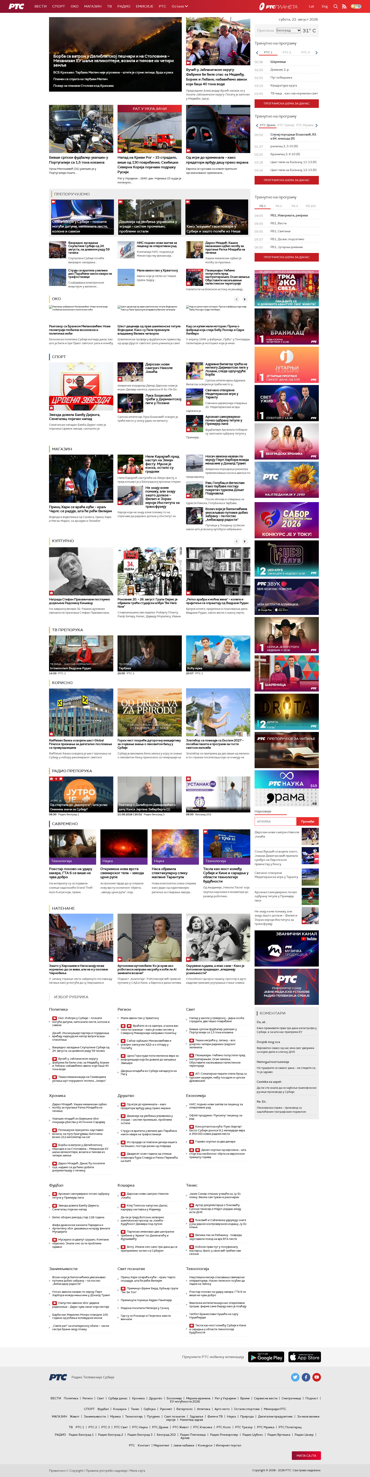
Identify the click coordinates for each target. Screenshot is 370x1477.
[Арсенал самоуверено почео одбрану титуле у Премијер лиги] (194, 423)
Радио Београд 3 (139, 1435)
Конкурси (205, 1445)
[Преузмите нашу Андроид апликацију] (266, 1357)
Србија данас (118, 1398)
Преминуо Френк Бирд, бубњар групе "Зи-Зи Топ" (149, 1290)
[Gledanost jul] (287, 480)
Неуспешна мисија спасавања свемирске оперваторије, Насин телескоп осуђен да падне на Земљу (217, 1280)
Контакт (144, 1445)
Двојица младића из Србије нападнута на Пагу (149, 1072)
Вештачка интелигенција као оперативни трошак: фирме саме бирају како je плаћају (217, 1304)
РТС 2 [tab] (287, 52)
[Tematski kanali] (287, 788)
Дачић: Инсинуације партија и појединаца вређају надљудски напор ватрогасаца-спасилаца (80, 1036)
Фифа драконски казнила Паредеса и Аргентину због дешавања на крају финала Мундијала (81, 1228)
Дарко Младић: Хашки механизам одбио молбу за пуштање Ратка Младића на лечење (225, 247)
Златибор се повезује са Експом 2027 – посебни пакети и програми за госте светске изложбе (215, 744)
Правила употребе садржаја (106, 1471)
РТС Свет (121, 1427)
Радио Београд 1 (81, 1435)
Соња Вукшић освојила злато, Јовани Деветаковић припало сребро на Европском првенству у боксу (276, 857)
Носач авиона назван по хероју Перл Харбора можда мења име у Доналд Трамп (227, 460)
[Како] (216, 217)
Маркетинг (161, 1445)
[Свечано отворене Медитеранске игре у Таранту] (194, 397)
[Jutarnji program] (287, 365)
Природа (247, 1416)
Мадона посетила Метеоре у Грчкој (145, 1308)
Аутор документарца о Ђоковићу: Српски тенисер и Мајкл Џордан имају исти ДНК (215, 1208)
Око (56, 298)
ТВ (109, 6)
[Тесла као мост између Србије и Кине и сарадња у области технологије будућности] (226, 847)
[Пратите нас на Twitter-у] (295, 1377)
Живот (74, 1416)
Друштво (126, 1095)
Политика (58, 1009)
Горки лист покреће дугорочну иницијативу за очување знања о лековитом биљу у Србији (149, 744)
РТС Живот (181, 1427)
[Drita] (287, 712)
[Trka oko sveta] (287, 288)
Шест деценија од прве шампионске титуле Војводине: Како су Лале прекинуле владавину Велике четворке (149, 329)
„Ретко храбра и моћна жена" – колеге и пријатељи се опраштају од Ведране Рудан (217, 601)
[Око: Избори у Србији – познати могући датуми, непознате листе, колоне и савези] (82, 217)
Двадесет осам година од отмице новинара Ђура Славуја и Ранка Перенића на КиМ (149, 1157)
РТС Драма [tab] (267, 125)
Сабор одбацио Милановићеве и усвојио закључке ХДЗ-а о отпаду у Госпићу (146, 1044)
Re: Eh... (262, 1102)
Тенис (191, 1185)
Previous (257, 52)
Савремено (65, 823)
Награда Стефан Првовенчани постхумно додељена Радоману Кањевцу (79, 601)
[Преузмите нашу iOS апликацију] (304, 1357)
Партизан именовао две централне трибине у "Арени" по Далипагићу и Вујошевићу (147, 1235)
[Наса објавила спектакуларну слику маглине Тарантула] (175, 847)
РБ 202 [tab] (311, 206)
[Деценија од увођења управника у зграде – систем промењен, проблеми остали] (149, 217)
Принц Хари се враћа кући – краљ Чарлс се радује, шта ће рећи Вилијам (80, 509)
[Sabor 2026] (287, 520)
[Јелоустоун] (287, 635)
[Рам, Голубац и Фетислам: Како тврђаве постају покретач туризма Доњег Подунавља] (194, 489)
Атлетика (203, 1409)
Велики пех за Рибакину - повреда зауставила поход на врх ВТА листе (215, 1237)
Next (316, 52)
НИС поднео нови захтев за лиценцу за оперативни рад (157, 244)
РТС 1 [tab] (268, 52)
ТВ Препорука (67, 629)
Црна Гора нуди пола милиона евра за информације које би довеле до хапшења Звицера (150, 1059)
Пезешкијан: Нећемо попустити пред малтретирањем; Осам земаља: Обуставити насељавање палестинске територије (227, 277)
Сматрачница (291, 1398)
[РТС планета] (278, 6)
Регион (124, 1009)
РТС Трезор (244, 1427)
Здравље (196, 1416)
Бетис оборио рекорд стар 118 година (78, 1217)
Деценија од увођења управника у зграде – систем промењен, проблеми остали (148, 226)
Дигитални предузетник (275, 1416)
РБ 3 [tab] (295, 206)
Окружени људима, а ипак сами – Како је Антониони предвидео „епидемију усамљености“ (215, 969)
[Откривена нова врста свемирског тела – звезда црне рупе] (124, 847)
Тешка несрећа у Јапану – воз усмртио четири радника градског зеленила (212, 1043)
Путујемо (153, 1416)
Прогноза (265, 30)
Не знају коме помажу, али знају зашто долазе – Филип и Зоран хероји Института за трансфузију (162, 497)
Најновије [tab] (263, 811)
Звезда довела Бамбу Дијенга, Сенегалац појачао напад (74, 416)
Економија (196, 1095)
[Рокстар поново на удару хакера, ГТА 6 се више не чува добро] (72, 847)
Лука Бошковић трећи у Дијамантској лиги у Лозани (163, 399)
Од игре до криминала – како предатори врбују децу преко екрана (217, 159)
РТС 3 (105, 1427)
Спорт (58, 6)
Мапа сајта (306, 1456)
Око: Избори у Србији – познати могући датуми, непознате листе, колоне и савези (80, 226)
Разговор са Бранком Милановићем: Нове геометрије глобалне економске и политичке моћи (79, 329)
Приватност (58, 1471)
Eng (325, 6)
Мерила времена (198, 1398)
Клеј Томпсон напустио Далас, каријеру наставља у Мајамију (144, 1207)
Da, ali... (262, 1022)
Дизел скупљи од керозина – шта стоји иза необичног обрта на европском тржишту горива (217, 1153)
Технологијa (197, 1268)
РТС (162, 6)
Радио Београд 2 (110, 1435)
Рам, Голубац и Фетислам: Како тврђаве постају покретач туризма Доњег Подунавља (225, 488)
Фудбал (56, 1185)
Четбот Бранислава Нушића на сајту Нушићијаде (213, 1315)
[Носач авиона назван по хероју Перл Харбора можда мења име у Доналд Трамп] (194, 463)
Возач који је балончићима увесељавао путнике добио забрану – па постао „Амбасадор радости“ (226, 514)
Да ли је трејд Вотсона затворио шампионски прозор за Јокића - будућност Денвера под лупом (142, 1220)
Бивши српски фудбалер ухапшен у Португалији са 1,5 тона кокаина (78, 159)
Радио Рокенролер (224, 1435)
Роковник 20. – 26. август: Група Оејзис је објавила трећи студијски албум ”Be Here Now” (148, 602)
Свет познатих (131, 1268)
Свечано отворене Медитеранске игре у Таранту (221, 393)
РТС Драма (160, 1427)
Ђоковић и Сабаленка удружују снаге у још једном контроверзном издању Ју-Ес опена (218, 1223)
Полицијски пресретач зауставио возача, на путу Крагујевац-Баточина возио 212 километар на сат (77, 1133)
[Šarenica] (287, 673)
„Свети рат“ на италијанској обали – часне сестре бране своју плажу (80, 1327)
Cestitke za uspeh (269, 1082)
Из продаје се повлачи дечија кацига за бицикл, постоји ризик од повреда (149, 1144)
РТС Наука (140, 1427)
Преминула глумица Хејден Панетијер (146, 1300)
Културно (63, 540)
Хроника (57, 1095)
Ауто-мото (222, 1409)
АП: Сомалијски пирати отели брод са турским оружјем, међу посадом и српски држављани (218, 1077)
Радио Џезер (304, 1435)
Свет (190, 1009)
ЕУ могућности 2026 (185, 1401)
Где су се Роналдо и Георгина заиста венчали (146, 1317)
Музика (115, 1416)
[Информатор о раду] (287, 987)
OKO (75, 6)
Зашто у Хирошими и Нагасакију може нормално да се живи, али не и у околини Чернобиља (78, 969)
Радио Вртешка (278, 1435)
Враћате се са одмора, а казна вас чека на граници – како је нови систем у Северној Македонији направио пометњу (149, 1029)
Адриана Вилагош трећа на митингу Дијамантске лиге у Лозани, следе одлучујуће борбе (226, 369)
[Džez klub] (287, 558)
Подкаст (311, 1398)
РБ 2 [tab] (279, 206)
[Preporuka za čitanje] (287, 750)
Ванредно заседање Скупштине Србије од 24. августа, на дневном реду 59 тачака (89, 247)
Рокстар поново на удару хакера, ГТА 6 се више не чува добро (70, 873)
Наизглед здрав (191, 1420)
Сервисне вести (265, 1398)
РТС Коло (223, 1427)
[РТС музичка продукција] (287, 948)
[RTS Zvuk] (287, 597)
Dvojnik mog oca (268, 1042)
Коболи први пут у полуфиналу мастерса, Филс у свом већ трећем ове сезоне (215, 1250)
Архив (185, 1438)
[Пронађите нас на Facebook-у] (306, 1377)
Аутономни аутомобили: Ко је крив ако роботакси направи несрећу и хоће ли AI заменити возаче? (147, 969)
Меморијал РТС (275, 1409)
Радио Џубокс (252, 1435)
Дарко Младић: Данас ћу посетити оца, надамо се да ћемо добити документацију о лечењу (78, 1167)
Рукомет (166, 1409)
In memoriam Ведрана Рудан (74, 666)
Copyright (76, 1471)
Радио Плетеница (193, 1435)
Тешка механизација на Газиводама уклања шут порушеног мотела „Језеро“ (79, 1079)
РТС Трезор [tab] (286, 125)
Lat (311, 6)
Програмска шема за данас (287, 103)
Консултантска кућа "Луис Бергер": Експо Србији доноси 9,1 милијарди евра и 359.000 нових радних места (217, 1130)
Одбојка (150, 1409)
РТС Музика (265, 1427)
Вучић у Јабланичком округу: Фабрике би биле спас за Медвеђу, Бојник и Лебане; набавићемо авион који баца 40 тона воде (216, 76)
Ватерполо (184, 1409)
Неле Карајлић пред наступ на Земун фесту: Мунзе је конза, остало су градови (162, 464)
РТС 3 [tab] (305, 52)
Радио (123, 6)
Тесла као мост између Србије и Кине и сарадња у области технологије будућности (225, 875)
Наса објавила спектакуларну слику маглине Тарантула (169, 873)
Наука (231, 1416)
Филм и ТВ (215, 1416)
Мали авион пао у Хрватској (157, 270)
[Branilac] (287, 326)
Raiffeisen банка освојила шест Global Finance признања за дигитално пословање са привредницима (80, 744)
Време (245, 1398)
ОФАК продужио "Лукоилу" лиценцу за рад (215, 1117)
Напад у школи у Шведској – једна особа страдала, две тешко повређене (216, 1019)
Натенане (63, 908)
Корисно (62, 682)
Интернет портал (228, 1445)
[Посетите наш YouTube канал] (316, 1377)
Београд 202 (166, 1435)
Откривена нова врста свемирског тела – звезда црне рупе (122, 873)
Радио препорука (72, 770)
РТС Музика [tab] (304, 125)
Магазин (92, 6)
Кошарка (126, 1185)
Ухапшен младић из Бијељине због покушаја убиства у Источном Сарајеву (78, 1120)
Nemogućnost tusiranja (273, 1062)
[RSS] (344, 6)
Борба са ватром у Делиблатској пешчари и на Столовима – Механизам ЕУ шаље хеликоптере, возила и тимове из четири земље (113, 61)
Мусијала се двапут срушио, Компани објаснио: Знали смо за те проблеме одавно (80, 1243)
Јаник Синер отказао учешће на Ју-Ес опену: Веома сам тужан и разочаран (215, 1195)
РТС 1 (80, 1427)
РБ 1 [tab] (263, 206)
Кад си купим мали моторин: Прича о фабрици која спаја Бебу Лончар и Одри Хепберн (215, 329)
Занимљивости (63, 1268)
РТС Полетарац (290, 1427)
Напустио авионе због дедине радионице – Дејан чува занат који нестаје (80, 1305)
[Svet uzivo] (287, 403)
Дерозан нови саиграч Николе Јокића (159, 368)
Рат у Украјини (225, 1398)
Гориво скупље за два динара (215, 1141)
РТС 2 (92, 1427)
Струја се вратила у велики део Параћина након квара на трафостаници (90, 273)
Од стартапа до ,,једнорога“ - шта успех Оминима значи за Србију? (78, 805)
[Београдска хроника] (287, 441)
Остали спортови (247, 1409)
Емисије (144, 6)
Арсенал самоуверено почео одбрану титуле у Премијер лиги (223, 420)
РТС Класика (202, 1427)
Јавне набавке (183, 1445)
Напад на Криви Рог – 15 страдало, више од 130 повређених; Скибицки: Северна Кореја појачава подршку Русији (148, 164)
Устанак (193, 809)
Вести (40, 6)
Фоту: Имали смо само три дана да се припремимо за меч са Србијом (149, 1248)
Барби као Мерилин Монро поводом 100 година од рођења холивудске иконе (80, 1316)
